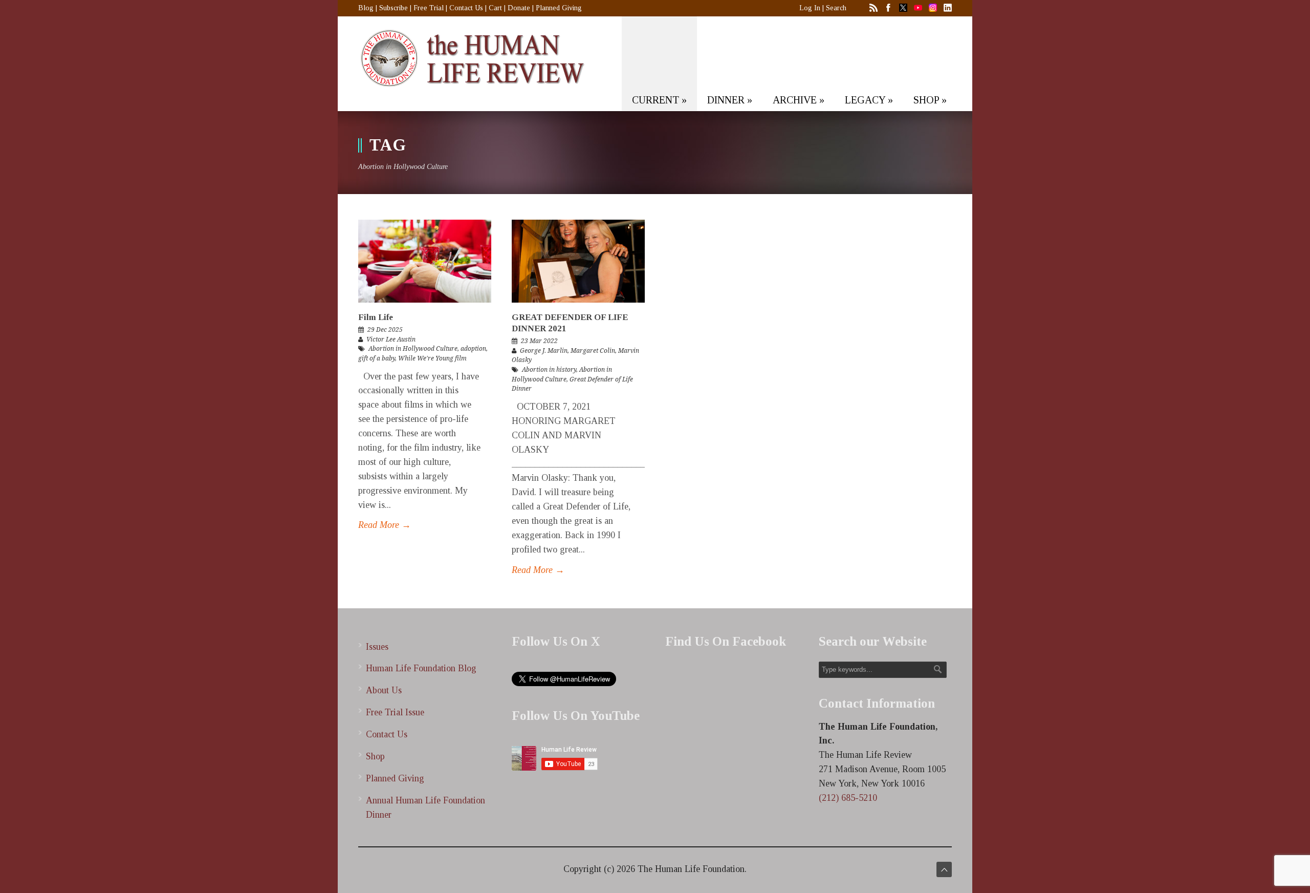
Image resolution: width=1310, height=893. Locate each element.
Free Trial (428, 8)
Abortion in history (549, 369)
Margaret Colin (593, 350)
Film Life (375, 317)
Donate (519, 8)
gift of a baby (376, 358)
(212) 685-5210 (848, 798)
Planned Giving (559, 8)
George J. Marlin (543, 350)
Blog (366, 8)
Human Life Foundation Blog (421, 668)
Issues (377, 647)
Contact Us (466, 8)
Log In (809, 8)
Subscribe (393, 8)
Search (836, 8)
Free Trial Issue (395, 712)
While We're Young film (432, 358)
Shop (375, 756)
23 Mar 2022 (539, 341)
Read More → (384, 525)
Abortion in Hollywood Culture (412, 348)
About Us (384, 690)
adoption (473, 348)
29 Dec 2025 (385, 329)
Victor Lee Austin (391, 339)
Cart (495, 8)
